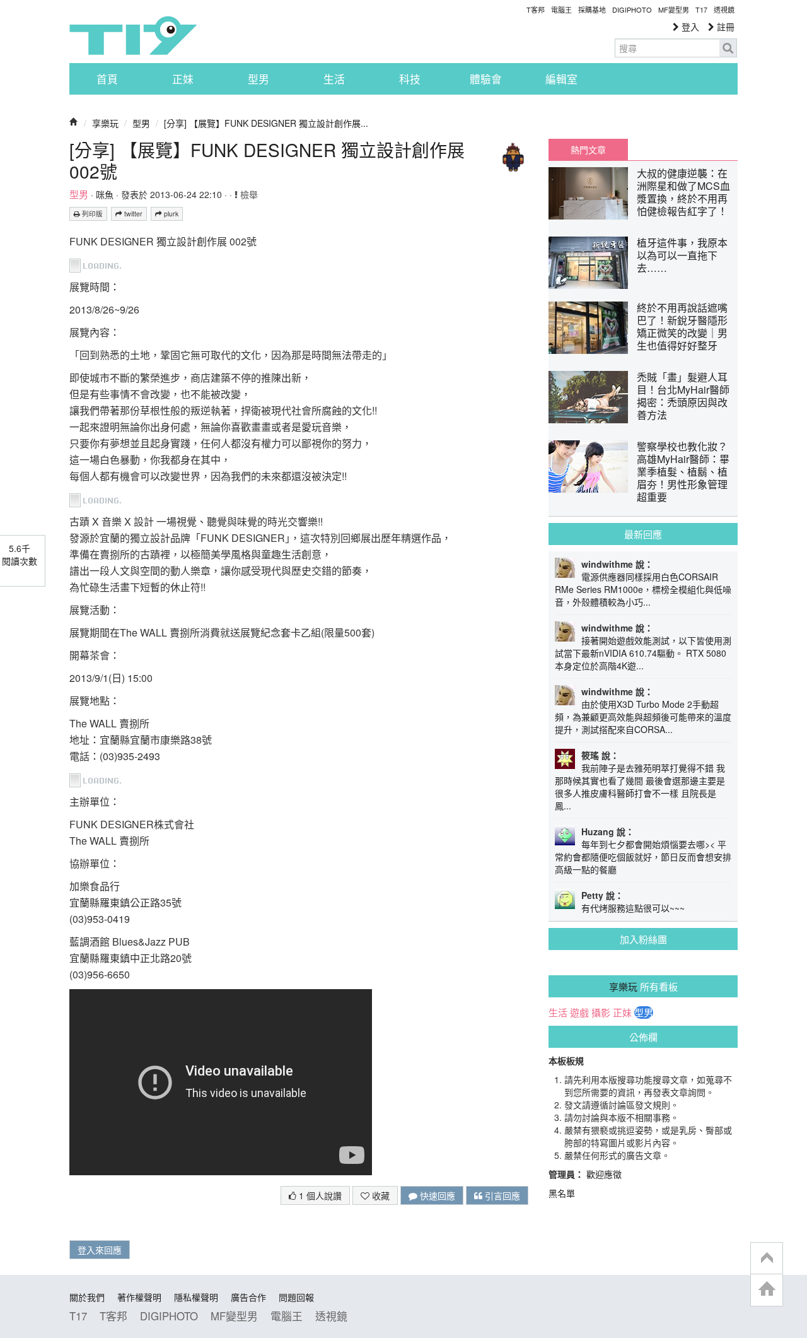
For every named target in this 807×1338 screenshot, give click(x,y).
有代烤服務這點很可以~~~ (633, 907)
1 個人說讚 (319, 1195)
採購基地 (592, 9)
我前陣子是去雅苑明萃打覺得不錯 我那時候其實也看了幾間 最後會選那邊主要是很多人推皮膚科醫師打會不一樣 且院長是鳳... (640, 786)
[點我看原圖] (99, 264)
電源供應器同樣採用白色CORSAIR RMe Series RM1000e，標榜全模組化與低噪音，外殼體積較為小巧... (643, 589)
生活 (334, 78)
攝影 (600, 1012)
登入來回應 (100, 1249)
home (766, 1289)
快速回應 (436, 1195)
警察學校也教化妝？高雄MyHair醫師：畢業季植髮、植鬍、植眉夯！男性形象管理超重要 (683, 471)
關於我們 (87, 1297)
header (766, 1258)
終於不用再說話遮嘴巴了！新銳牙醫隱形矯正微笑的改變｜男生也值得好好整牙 (682, 326)
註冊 (724, 26)
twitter (132, 213)
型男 (258, 78)
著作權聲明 (139, 1297)
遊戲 (579, 1012)
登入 (689, 26)
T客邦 (535, 9)
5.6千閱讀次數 (19, 554)
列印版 (91, 213)
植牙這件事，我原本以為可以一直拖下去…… (682, 255)
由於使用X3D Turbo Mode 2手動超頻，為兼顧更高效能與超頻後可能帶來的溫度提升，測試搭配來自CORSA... (643, 717)
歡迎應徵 (604, 1174)
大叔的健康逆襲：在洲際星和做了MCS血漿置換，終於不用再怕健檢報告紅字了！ (683, 192)
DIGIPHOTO (632, 9)
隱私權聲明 (196, 1297)
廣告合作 (248, 1297)
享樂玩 (105, 123)
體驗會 (486, 78)
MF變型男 (673, 9)
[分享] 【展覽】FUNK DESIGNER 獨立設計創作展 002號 (267, 160)
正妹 (183, 78)
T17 (133, 35)
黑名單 (562, 1193)
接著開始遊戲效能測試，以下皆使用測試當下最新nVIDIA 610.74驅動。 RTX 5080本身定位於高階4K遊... (643, 653)
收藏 (379, 1195)
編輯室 (561, 78)
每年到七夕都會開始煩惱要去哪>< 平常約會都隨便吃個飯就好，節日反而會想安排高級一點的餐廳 (643, 857)
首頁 (107, 78)
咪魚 (104, 194)
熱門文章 (588, 149)
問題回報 (296, 1297)
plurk (170, 213)
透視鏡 (724, 9)
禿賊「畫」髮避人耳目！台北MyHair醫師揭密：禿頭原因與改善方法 (683, 396)
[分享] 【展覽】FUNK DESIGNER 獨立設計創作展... (266, 123)
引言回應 (501, 1195)
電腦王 (561, 9)
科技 (410, 78)
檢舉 (248, 194)
